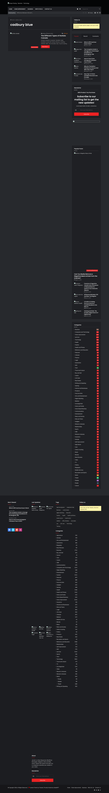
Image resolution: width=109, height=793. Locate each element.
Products (77, 390)
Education (68, 512)
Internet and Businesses (81, 388)
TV (76, 462)
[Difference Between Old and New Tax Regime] (78, 297)
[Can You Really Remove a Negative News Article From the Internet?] (35, 566)
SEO (76, 365)
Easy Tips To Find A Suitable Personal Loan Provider (91, 75)
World (76, 475)
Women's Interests (80, 424)
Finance (77, 357)
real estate (73, 520)
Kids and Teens (79, 419)
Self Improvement (79, 442)
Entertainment (78, 413)
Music (76, 452)
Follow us (82, 502)
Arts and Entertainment (81, 396)
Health (76, 342)
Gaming (77, 385)
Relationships (78, 426)
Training (58, 526)
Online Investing (79, 449)
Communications (79, 411)
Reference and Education (81, 350)
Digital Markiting (79, 398)
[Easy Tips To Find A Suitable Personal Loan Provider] (78, 76)
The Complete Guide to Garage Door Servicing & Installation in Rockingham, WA (91, 51)
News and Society (79, 416)
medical (58, 520)
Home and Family (79, 406)
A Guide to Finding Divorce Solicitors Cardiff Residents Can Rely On (90, 304)
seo (57, 523)
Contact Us (48, 9)
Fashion (77, 344)
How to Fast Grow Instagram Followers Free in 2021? (90, 60)
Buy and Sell (78, 373)
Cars (76, 447)
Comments (95, 36)
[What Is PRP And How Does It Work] (78, 44)
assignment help (70, 507)
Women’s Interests (80, 434)
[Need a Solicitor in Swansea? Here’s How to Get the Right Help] (50, 628)
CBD (76, 431)
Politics (77, 465)
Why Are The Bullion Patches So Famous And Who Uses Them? (91, 67)
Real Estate (78, 380)
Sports (76, 429)
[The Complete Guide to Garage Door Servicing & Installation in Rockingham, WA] (78, 51)
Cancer (77, 485)
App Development (61, 507)
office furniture (65, 520)
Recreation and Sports (81, 472)
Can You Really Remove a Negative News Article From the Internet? (85, 276)
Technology (78, 339)
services (77, 337)
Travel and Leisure (80, 370)
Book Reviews (78, 457)
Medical (77, 401)
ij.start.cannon (60, 518)
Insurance (77, 436)
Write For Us (39, 9)
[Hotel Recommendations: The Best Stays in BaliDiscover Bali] (35, 634)
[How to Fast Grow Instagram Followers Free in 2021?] (78, 61)
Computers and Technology (82, 332)
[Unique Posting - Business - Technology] (18, 3)
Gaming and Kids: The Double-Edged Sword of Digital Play (91, 312)
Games (77, 480)
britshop (44, 33)
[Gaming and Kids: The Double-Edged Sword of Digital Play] (78, 313)
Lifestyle (77, 355)
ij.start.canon (68, 518)
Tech (76, 367)
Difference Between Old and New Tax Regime (28, 12)
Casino (77, 375)
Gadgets (77, 421)
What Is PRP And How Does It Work (90, 43)
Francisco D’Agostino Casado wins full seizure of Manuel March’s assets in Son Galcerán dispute (91, 287)
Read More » (45, 46)
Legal (76, 360)
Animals (77, 439)
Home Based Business (80, 408)
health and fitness (71, 515)
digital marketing (60, 512)
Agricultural (78, 444)
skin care (62, 523)
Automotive (78, 362)
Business (30, 9)
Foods (76, 483)
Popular (76, 36)
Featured (77, 352)
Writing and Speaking (80, 383)
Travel (76, 477)
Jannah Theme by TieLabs (36, 787)
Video (76, 459)
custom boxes (66, 510)
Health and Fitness (80, 347)
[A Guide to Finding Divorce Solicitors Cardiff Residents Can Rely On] (78, 304)
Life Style (77, 378)
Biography (77, 467)
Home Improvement (20, 9)
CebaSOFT (56, 787)
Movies (77, 454)
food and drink (78, 393)
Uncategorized (79, 403)
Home (10, 9)
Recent (86, 36)
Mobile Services (79, 470)
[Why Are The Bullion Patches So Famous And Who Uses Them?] (78, 68)
